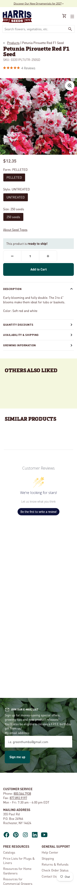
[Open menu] (72, 16)
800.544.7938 (22, 793)
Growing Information (19, 345)
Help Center (50, 852)
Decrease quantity (12, 256)
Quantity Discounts (18, 324)
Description (12, 289)
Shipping (48, 858)
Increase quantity (48, 256)
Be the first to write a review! (38, 512)
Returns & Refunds (55, 864)
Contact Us (49, 876)
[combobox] (34, 29)
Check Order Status (55, 870)
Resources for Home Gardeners (17, 871)
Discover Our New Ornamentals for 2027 (38, 3)
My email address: (17, 733)
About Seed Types (15, 230)
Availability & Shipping (21, 334)
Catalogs (9, 852)
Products (13, 43)
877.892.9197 (18, 798)
